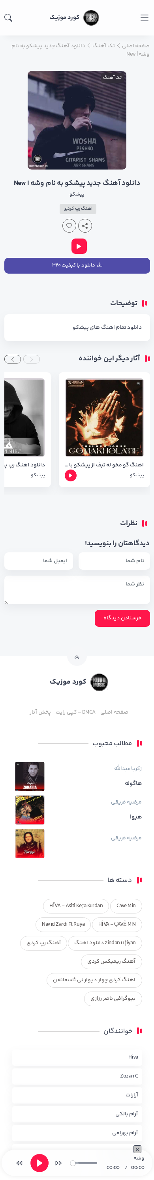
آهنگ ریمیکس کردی (111, 961)
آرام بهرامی (125, 1133)
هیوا (136, 817)
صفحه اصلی (114, 712)
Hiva (133, 1057)
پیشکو (77, 194)
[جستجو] (8, 18)
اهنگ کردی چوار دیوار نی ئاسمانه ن (94, 980)
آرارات (132, 1095)
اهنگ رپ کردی (78, 209)
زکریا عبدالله (128, 768)
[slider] (83, 1163)
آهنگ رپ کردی (43, 943)
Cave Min (126, 906)
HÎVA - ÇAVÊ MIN (117, 924)
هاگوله (133, 783)
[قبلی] (19, 1163)
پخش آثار (40, 712)
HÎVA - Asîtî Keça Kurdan (76, 906)
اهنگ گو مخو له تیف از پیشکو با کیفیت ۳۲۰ (104, 465)
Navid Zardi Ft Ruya (63, 924)
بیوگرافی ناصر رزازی (113, 998)
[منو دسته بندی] (144, 18)
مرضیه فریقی (126, 802)
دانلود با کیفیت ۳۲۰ (73, 265)
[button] (31, 359)
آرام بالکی (126, 1114)
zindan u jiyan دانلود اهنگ (104, 943)
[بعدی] (58, 1163)
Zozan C (129, 1076)
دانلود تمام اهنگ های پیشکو (107, 327)
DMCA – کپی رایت (76, 712)
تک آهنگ (112, 78)
